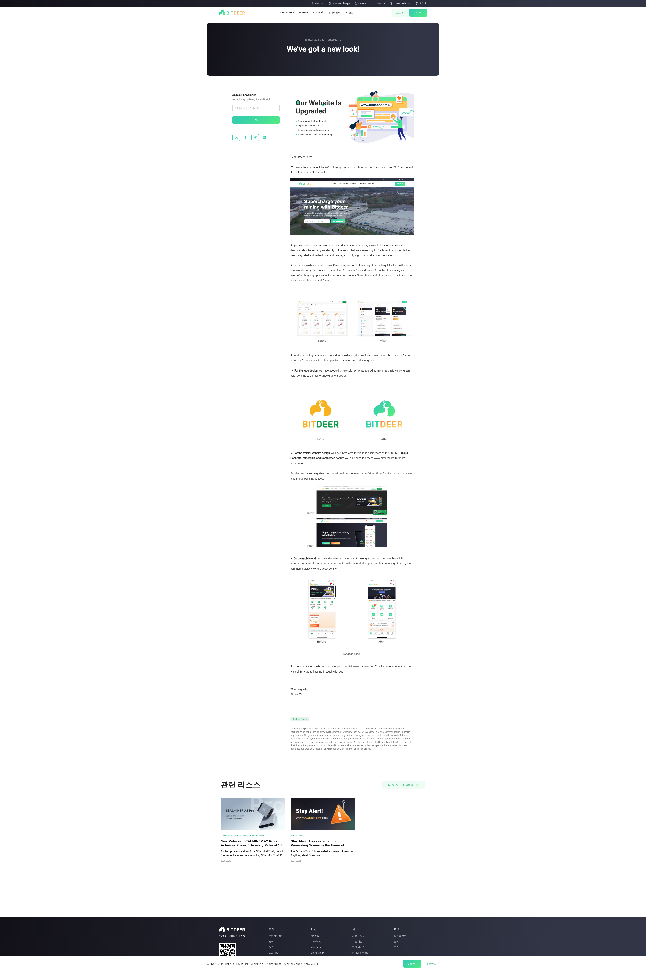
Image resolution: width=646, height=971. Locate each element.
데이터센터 (334, 12)
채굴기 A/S (358, 935)
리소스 (350, 12)
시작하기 (418, 12)
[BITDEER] (232, 12)
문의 (396, 941)
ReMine (303, 12)
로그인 (400, 12)
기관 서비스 (358, 947)
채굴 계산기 (358, 941)
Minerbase (316, 947)
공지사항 (273, 952)
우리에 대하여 (276, 935)
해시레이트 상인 (360, 952)
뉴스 (271, 947)
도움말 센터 (400, 935)
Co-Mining (316, 941)
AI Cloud (318, 12)
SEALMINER (287, 12)
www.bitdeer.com (363, 666)
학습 (396, 947)
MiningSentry (317, 952)
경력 (271, 941)
